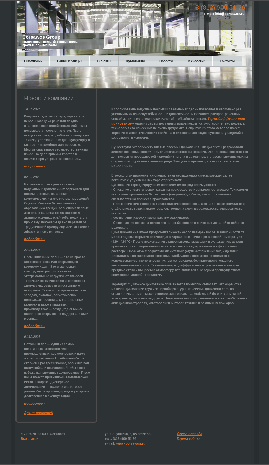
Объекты (104, 61)
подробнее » (34, 166)
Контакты (227, 61)
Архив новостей (38, 413)
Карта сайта (188, 439)
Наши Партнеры (69, 61)
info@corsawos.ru (230, 14)
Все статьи (29, 439)
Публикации (135, 61)
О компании (33, 61)
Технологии (196, 61)
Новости (166, 61)
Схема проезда (189, 434)
